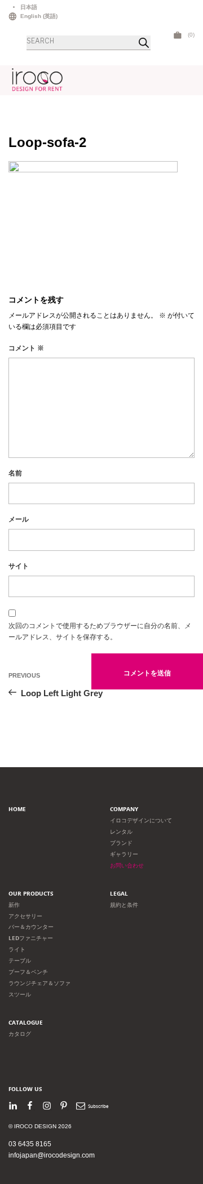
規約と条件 (124, 905)
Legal (119, 893)
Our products (31, 893)
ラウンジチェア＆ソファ (39, 983)
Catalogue (25, 1022)
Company (124, 809)
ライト (16, 949)
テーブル (19, 960)
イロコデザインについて (141, 820)
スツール (19, 994)
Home (17, 809)
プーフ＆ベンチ (28, 972)
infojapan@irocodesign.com (51, 1155)
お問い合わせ (127, 865)
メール (18, 519)
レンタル (121, 831)
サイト (18, 566)
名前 (15, 473)
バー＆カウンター (31, 927)
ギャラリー (124, 854)
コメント (26, 348)
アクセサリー (25, 916)
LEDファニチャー (30, 938)
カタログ (19, 1034)
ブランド (121, 843)
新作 (14, 905)
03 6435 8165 (29, 1144)
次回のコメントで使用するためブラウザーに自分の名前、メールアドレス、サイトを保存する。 (99, 631)
